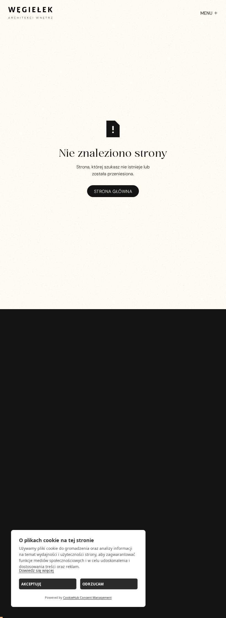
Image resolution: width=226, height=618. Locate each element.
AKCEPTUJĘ (31, 584)
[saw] (168, 378)
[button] (206, 13)
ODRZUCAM (93, 584)
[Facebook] (118, 477)
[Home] (30, 13)
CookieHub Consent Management (87, 597)
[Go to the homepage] (113, 444)
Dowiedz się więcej (36, 570)
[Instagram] (107, 477)
